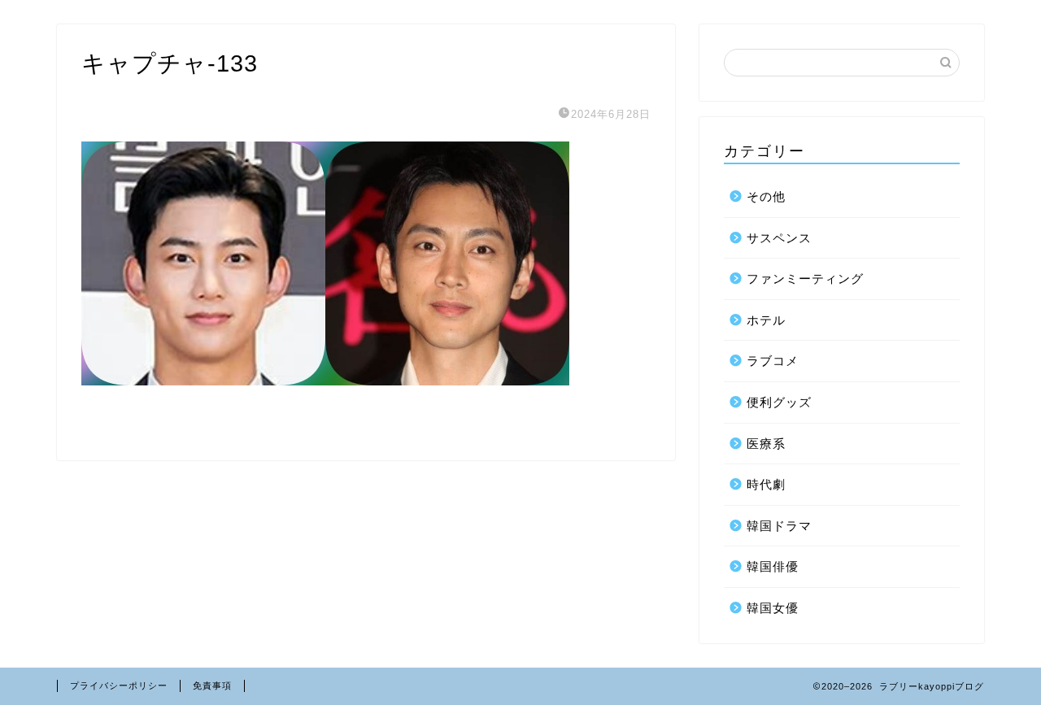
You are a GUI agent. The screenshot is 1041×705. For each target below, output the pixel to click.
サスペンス (779, 238)
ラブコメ (773, 361)
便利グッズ (779, 402)
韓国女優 (773, 608)
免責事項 (212, 685)
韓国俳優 (773, 566)
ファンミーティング (805, 278)
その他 (766, 196)
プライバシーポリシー (119, 685)
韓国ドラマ (779, 526)
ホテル (766, 320)
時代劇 (766, 484)
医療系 (766, 443)
